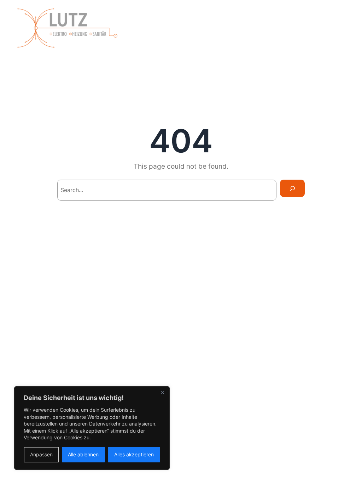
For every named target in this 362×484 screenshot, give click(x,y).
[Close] (162, 392)
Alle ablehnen (83, 454)
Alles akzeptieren (134, 454)
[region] (92, 428)
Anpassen (41, 454)
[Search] (292, 188)
